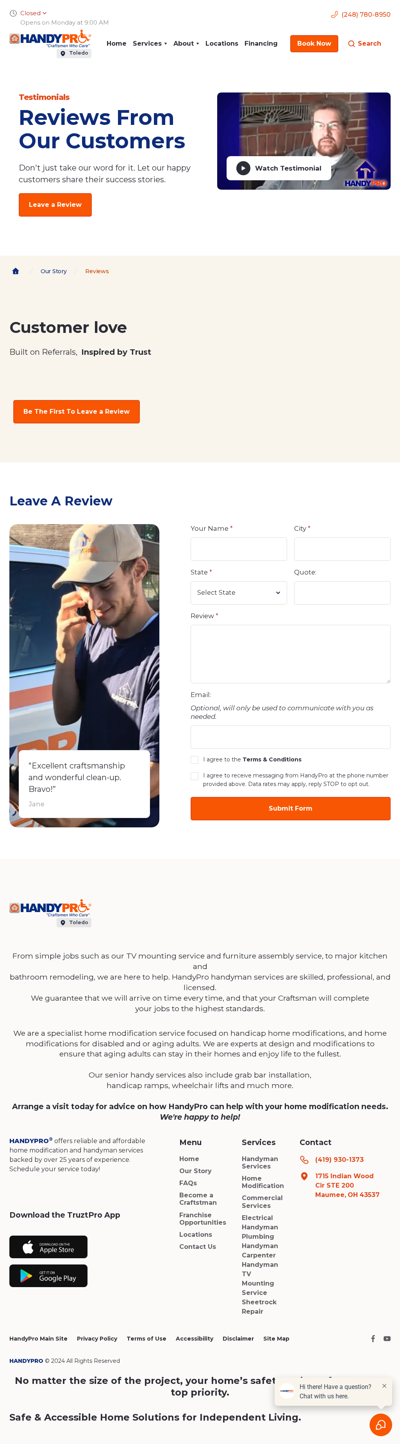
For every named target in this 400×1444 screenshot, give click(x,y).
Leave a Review (55, 204)
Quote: (305, 572)
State (201, 572)
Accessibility (194, 1338)
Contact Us (197, 1246)
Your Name (212, 528)
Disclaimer (238, 1338)
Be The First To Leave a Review (76, 411)
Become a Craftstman (198, 1198)
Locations (221, 43)
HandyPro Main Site (38, 1338)
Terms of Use (146, 1338)
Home (117, 43)
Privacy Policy (97, 1338)
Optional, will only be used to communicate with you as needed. (282, 712)
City (302, 528)
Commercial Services (262, 1201)
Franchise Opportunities (202, 1218)
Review (204, 616)
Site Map (276, 1338)
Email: (201, 695)
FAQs (188, 1183)
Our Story (195, 1171)
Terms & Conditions (272, 759)
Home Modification (263, 1182)
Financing (261, 43)
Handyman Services (260, 1162)
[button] (150, 43)
